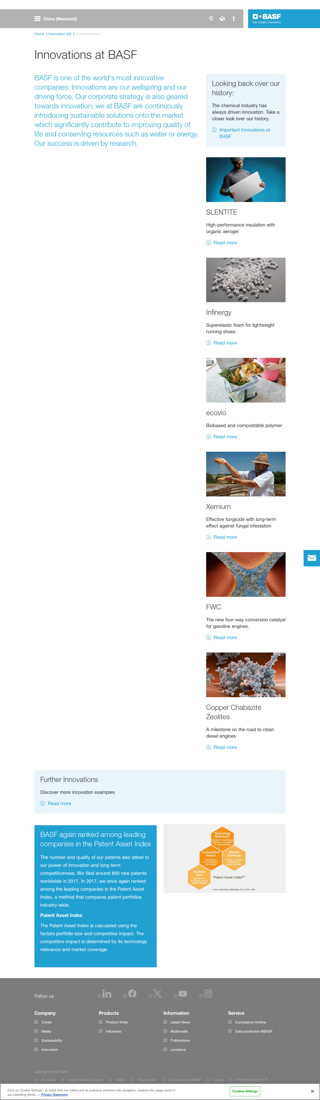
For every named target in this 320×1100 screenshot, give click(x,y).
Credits (120, 1080)
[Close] (312, 1091)
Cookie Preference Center (85, 1080)
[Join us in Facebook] (130, 996)
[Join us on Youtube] (180, 996)
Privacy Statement (54, 1095)
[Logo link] (267, 19)
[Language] (222, 18)
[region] (160, 1091)
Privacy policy (147, 1080)
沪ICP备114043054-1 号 (252, 1080)
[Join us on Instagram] (205, 996)
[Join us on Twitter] (155, 996)
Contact (218, 1080)
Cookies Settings (244, 1091)
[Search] (211, 18)
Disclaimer (48, 1080)
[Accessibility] (233, 18)
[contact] (312, 558)
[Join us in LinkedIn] (104, 996)
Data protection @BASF (185, 1080)
